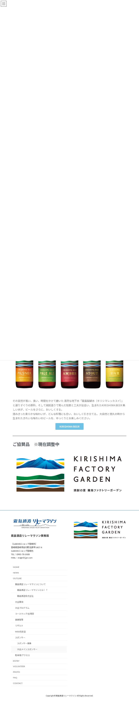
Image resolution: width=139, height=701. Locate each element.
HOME (16, 567)
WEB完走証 (20, 631)
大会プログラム (22, 608)
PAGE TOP (133, 676)
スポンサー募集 (24, 643)
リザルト (19, 625)
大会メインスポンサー (27, 649)
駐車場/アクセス (22, 655)
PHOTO (16, 672)
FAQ (15, 677)
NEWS (16, 572)
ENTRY (16, 661)
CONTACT (18, 683)
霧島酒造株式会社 (25, 596)
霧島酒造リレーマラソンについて (30, 584)
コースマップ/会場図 (24, 613)
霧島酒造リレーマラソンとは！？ (32, 590)
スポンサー (20, 637)
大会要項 (19, 602)
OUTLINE (17, 578)
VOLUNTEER (19, 666)
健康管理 (19, 619)
